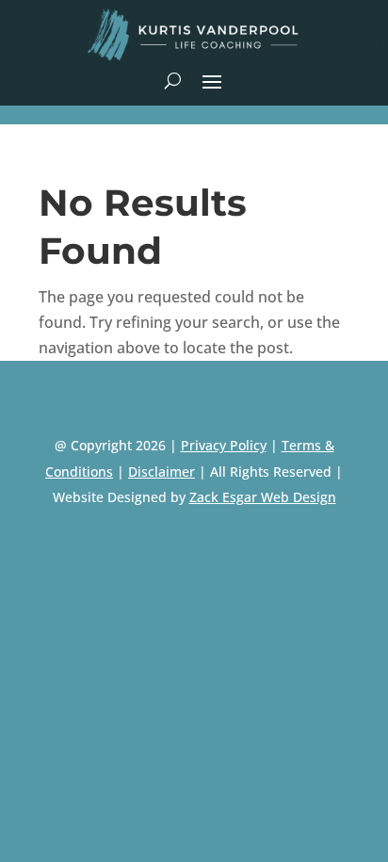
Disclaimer (161, 471)
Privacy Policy (224, 445)
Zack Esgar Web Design (262, 497)
